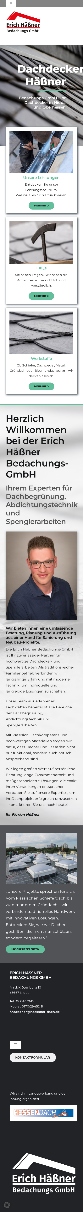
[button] (7, 1205)
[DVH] (43, 1106)
